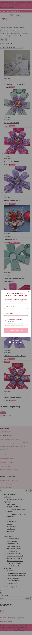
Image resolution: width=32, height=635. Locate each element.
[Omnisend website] (16, 341)
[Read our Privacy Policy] (27, 324)
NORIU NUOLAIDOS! (16, 330)
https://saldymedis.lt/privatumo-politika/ (13, 325)
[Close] (29, 292)
